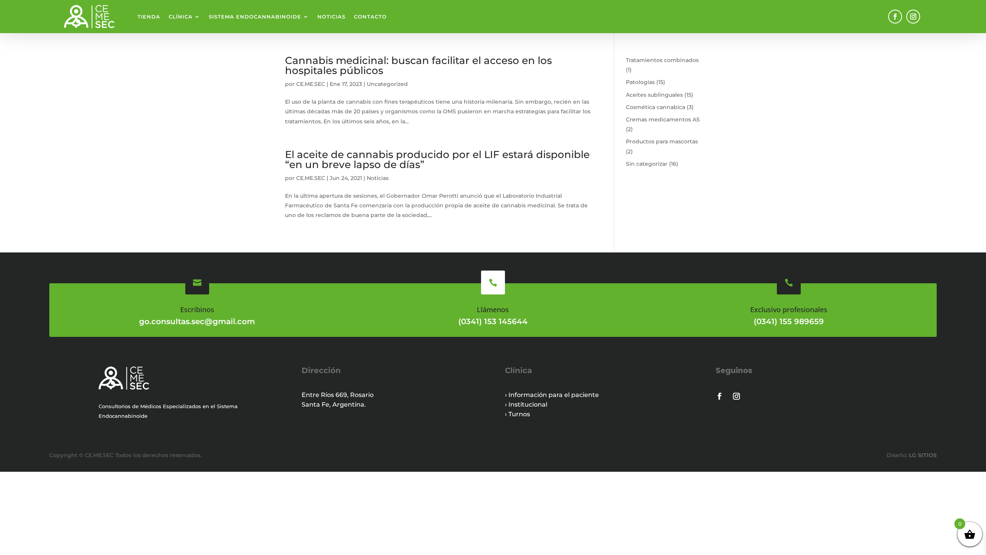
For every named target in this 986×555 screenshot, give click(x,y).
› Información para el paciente (552, 395)
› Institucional (526, 404)
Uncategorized (387, 84)
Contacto (370, 16)
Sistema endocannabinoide (255, 16)
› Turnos (517, 414)
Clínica (181, 16)
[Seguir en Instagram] (913, 17)
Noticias (331, 16)
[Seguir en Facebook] (895, 17)
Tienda (149, 16)
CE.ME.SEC (310, 84)
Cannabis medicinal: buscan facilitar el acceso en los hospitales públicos (418, 65)
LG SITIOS (922, 455)
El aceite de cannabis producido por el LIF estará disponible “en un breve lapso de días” (437, 159)
